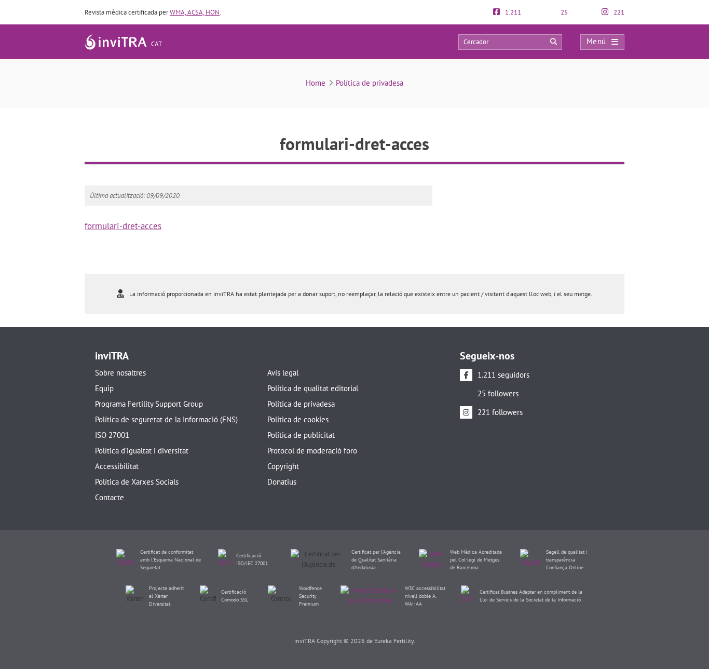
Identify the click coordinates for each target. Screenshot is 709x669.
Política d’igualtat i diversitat (141, 450)
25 (563, 12)
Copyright (283, 466)
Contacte (109, 497)
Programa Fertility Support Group (149, 404)
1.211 (512, 12)
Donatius (281, 482)
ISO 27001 (112, 435)
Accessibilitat (117, 466)
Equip (104, 388)
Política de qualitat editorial (312, 388)
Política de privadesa (369, 83)
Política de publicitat (301, 435)
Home (315, 83)
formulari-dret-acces (123, 226)
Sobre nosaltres (120, 373)
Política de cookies (298, 419)
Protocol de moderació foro (312, 450)
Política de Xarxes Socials (137, 482)
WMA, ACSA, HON (195, 12)
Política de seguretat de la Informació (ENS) (166, 419)
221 (618, 12)
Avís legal (282, 373)
